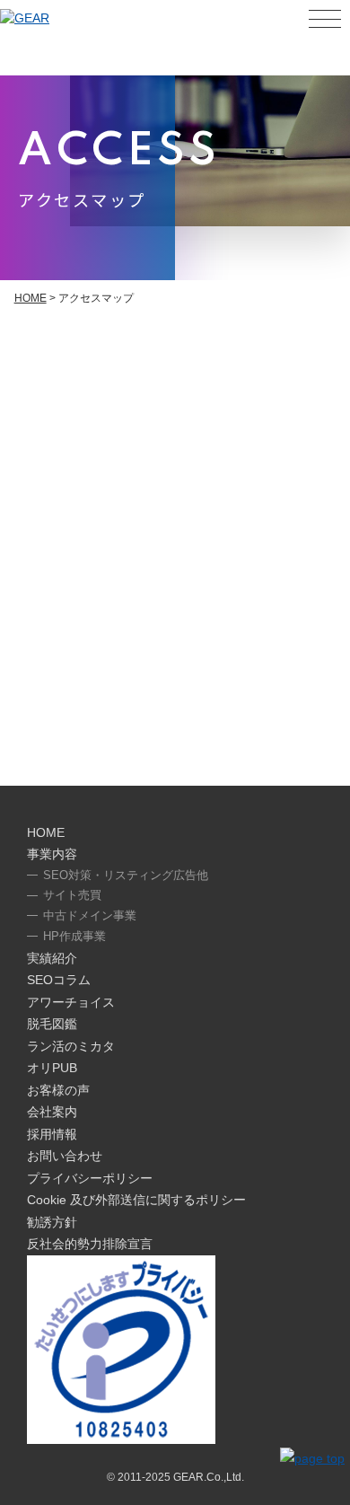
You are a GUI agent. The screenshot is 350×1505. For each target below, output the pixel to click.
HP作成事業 (74, 936)
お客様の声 (58, 1090)
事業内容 (52, 854)
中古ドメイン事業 (89, 915)
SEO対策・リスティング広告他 (125, 875)
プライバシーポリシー (90, 1178)
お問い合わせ (64, 1156)
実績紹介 (52, 958)
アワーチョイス (71, 1002)
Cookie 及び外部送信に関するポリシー (136, 1200)
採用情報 (52, 1134)
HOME (30, 298)
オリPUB (52, 1068)
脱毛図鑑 (52, 1024)
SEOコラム (59, 980)
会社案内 (52, 1112)
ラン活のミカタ (71, 1046)
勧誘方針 (52, 1222)
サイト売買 (72, 895)
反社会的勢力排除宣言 (90, 1244)
